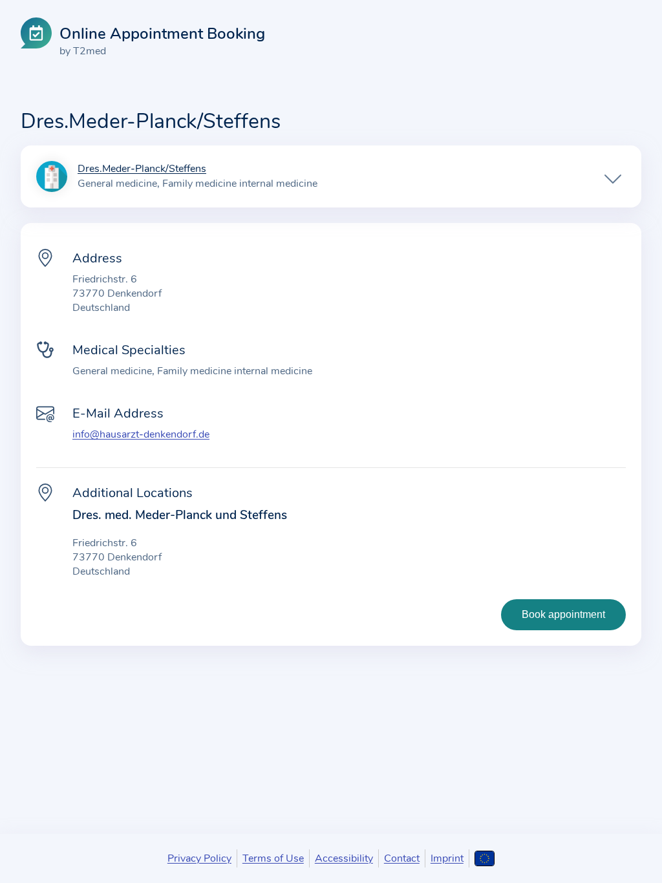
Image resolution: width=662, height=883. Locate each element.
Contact (402, 858)
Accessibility (344, 858)
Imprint (447, 858)
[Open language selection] (485, 858)
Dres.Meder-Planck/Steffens (142, 169)
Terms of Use (273, 858)
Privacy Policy (199, 858)
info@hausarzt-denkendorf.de (140, 434)
